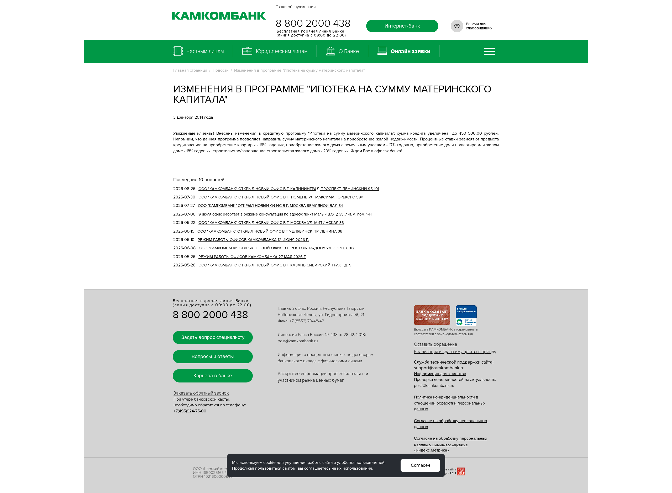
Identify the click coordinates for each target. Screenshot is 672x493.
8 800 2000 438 (313, 23)
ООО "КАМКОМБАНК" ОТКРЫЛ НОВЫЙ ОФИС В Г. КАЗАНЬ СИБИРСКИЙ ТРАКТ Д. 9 (274, 265)
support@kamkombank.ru (439, 368)
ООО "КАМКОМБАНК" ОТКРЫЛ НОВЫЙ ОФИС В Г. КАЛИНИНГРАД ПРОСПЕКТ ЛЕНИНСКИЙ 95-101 (288, 188)
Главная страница (190, 70)
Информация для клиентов (440, 373)
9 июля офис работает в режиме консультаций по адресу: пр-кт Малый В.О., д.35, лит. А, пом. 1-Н (285, 214)
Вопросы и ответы (213, 357)
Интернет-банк (402, 26)
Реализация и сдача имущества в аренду (455, 351)
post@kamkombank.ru (298, 341)
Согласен (420, 465)
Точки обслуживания (296, 6)
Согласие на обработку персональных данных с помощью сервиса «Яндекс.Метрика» (450, 444)
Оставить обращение (435, 344)
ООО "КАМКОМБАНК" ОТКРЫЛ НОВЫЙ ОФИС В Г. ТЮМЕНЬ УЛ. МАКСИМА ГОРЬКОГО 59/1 (280, 197)
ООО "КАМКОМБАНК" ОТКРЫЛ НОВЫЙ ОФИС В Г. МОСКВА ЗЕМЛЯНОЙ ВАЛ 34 (270, 205)
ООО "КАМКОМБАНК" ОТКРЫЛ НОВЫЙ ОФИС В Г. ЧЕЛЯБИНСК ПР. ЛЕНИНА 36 (269, 231)
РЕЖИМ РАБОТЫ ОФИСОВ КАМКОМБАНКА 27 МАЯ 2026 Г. (252, 256)
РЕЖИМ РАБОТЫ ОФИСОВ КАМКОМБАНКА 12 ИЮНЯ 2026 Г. (253, 239)
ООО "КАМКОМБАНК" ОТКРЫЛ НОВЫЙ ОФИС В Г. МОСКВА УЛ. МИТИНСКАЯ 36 (271, 222)
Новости (221, 70)
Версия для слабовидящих (479, 26)
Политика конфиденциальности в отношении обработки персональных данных (449, 403)
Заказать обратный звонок (201, 393)
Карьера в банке (212, 376)
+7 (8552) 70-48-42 (307, 321)
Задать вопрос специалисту (212, 337)
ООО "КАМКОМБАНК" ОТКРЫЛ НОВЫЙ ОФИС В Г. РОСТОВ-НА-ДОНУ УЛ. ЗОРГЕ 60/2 (276, 248)
